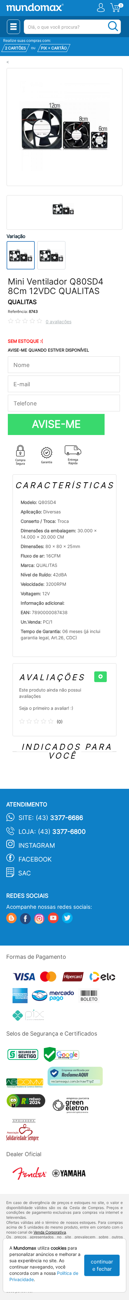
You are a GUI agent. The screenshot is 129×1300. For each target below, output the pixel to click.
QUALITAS (22, 302)
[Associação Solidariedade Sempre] (24, 1131)
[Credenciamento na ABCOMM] (27, 1084)
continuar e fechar (102, 1265)
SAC (24, 873)
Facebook (35, 859)
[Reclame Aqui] (77, 1078)
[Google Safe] (63, 1056)
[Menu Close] (13, 27)
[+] (100, 676)
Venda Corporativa (50, 1232)
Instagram (36, 845)
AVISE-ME (56, 424)
